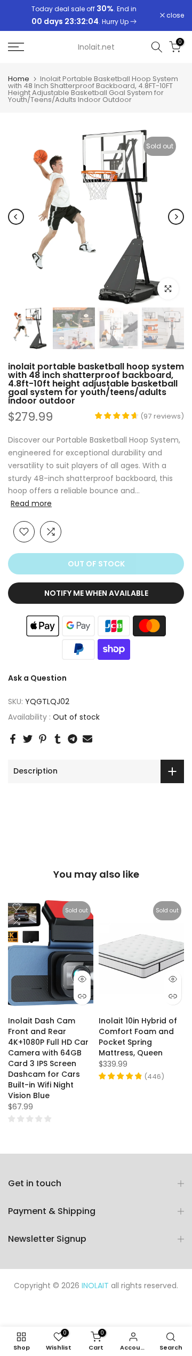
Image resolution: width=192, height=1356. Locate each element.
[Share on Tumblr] (57, 739)
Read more (31, 503)
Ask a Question (37, 678)
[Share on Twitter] (28, 739)
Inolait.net (96, 47)
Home (18, 78)
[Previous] (16, 217)
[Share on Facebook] (13, 739)
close (174, 15)
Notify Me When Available (96, 593)
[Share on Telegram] (72, 739)
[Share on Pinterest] (42, 739)
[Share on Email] (87, 739)
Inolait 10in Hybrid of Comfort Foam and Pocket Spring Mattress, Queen (138, 1037)
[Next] (176, 217)
